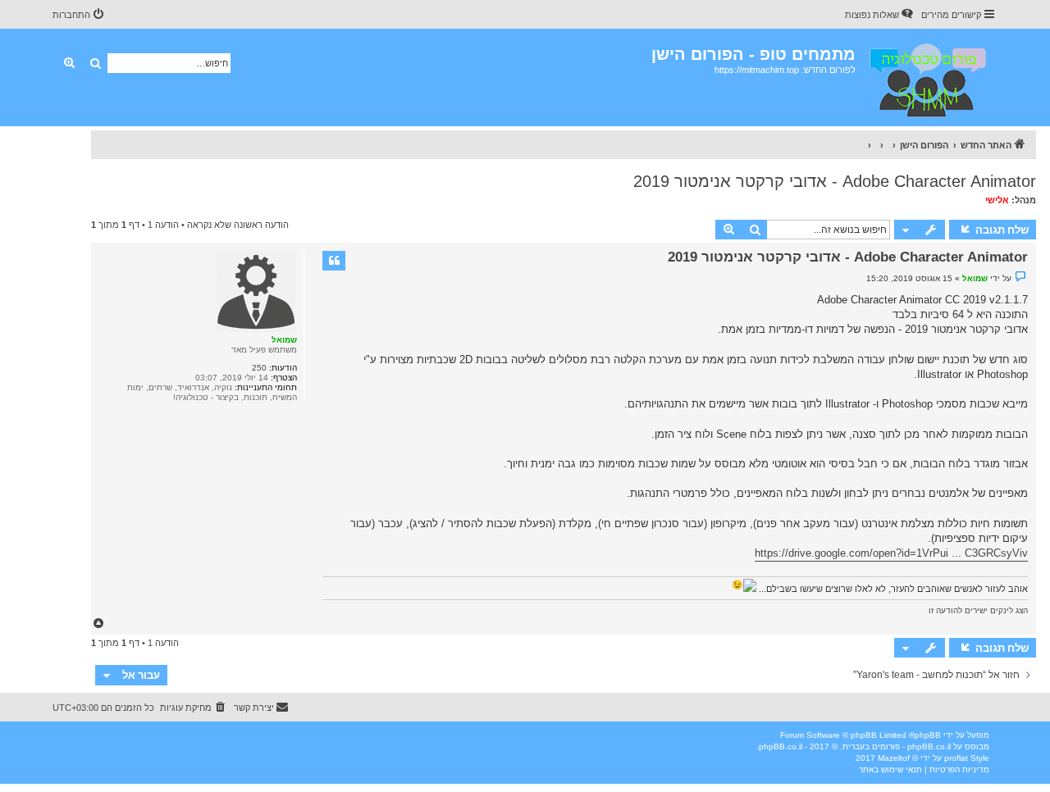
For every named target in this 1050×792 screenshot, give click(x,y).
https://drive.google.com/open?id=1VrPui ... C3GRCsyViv (891, 553)
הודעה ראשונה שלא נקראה (238, 225)
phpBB (928, 735)
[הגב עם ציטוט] (333, 261)
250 (259, 367)
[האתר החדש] (927, 77)
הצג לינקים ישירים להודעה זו (978, 610)
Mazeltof (894, 757)
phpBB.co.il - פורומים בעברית (896, 746)
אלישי (997, 200)
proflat (956, 757)
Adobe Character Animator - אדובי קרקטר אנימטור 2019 (834, 181)
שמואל (284, 339)
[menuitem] (880, 15)
